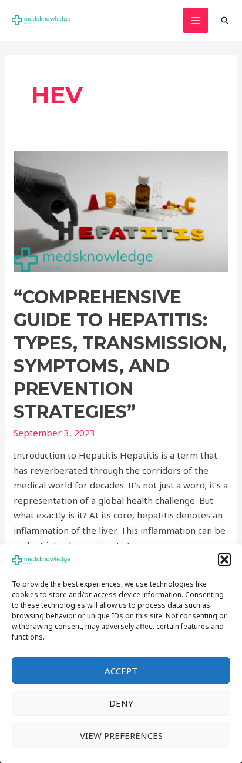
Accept (121, 671)
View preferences (121, 735)
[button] (224, 559)
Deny (121, 703)
